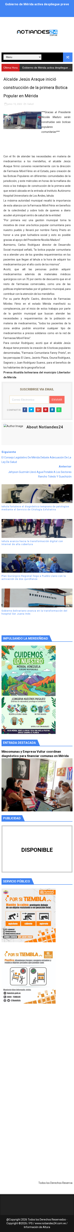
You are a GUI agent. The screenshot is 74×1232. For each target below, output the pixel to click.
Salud (30, 104)
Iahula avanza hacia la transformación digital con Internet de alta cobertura (32, 543)
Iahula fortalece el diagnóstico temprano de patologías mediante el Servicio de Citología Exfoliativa (35, 508)
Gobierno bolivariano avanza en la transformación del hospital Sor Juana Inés (34, 612)
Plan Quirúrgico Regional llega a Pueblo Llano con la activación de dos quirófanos (34, 578)
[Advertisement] (37, 1055)
